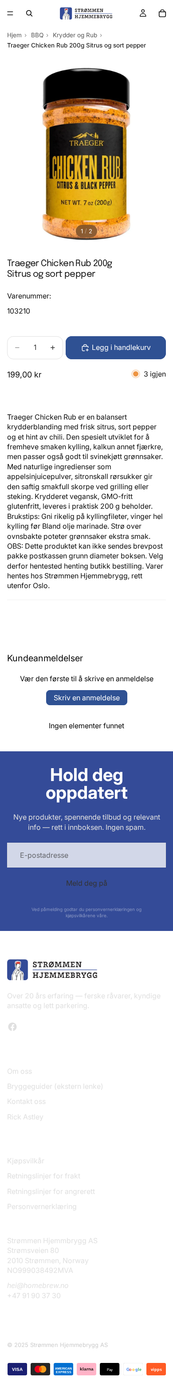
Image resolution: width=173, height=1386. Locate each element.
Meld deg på (86, 883)
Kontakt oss (26, 1101)
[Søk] (29, 13)
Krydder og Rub (75, 35)
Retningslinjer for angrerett (51, 1190)
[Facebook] (12, 1026)
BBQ (37, 35)
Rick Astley (25, 1116)
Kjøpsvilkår (25, 1160)
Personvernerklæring (42, 1206)
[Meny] (10, 13)
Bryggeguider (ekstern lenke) (55, 1086)
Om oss (19, 1070)
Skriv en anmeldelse (87, 697)
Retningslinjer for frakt (43, 1175)
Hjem (14, 35)
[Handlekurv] (162, 13)
